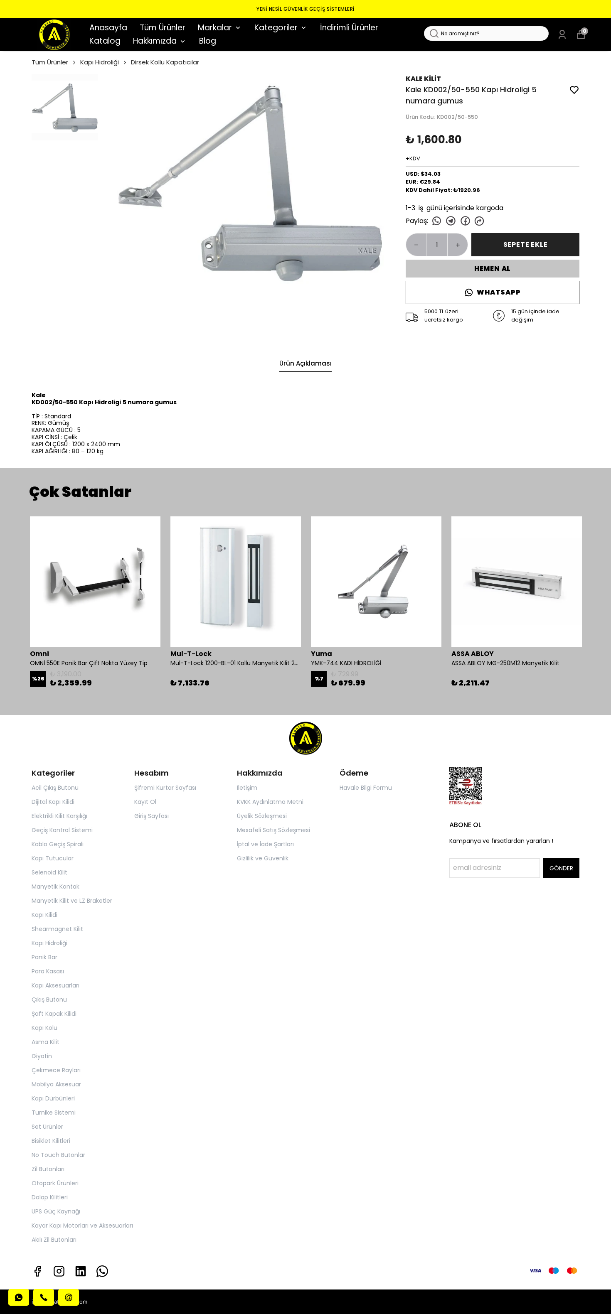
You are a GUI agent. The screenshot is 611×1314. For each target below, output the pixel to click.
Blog (207, 41)
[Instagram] (59, 1271)
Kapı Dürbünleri (53, 1098)
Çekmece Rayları (56, 1070)
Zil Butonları (48, 1169)
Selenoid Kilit (49, 872)
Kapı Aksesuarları (55, 985)
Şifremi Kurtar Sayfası (165, 787)
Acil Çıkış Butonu (55, 787)
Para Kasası (48, 971)
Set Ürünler (47, 1126)
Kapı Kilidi (44, 915)
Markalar (215, 27)
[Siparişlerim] (562, 34)
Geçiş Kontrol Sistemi (62, 830)
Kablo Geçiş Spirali (58, 844)
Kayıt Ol (145, 802)
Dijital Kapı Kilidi (53, 802)
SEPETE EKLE (525, 244)
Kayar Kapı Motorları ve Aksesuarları (82, 1225)
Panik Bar (44, 957)
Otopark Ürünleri (55, 1183)
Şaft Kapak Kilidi (54, 1013)
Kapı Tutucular (53, 858)
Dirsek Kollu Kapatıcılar (165, 62)
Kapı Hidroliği (99, 62)
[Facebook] (37, 1271)
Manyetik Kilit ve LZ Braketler (72, 900)
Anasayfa (108, 27)
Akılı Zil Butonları (54, 1239)
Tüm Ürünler (162, 27)
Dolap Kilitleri (50, 1197)
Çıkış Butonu (49, 999)
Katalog (105, 41)
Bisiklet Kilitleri (51, 1141)
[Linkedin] (80, 1271)
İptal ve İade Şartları (265, 844)
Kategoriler (276, 27)
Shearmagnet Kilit (57, 929)
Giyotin (42, 1056)
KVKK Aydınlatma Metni (270, 802)
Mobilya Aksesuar (56, 1084)
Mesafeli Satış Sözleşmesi (273, 830)
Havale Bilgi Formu (366, 787)
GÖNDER (561, 868)
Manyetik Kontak (55, 886)
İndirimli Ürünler (349, 27)
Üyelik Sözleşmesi (262, 816)
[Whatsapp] (102, 1271)
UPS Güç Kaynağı (56, 1211)
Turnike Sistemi (54, 1112)
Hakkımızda (155, 41)
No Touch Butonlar (58, 1155)
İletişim (247, 787)
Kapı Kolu (44, 1028)
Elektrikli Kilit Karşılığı (59, 816)
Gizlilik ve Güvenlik (262, 858)
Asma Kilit (45, 1042)
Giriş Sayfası (151, 816)
